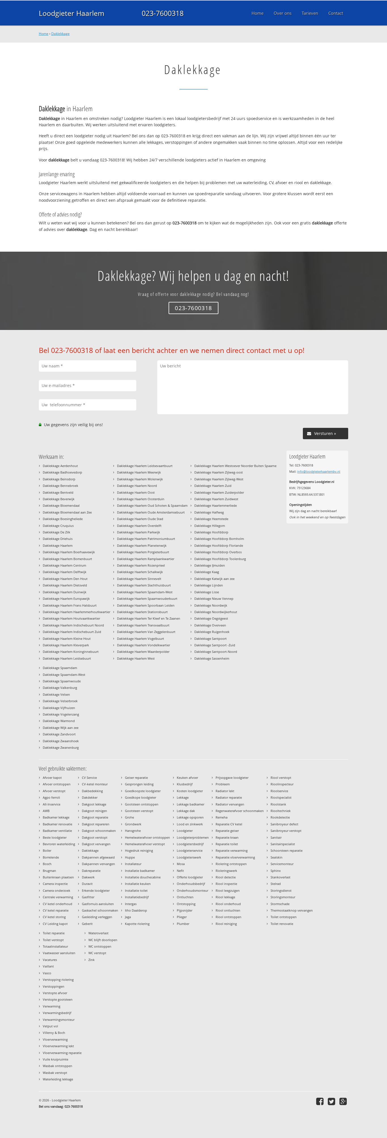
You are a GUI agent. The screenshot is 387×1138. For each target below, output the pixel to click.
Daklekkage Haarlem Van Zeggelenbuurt (146, 632)
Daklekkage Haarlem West (136, 658)
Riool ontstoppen (228, 917)
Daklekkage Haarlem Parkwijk (138, 532)
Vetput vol (50, 1026)
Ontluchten (185, 897)
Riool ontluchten (228, 910)
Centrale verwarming (58, 897)
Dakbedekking (92, 791)
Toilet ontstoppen (284, 917)
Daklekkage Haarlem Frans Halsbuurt (70, 605)
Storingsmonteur (283, 897)
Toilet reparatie (54, 933)
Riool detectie (226, 877)
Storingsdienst (281, 890)
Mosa (181, 864)
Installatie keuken (138, 884)
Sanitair (276, 837)
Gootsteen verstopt (139, 811)
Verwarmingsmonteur (59, 1019)
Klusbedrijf (185, 784)
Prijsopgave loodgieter (232, 777)
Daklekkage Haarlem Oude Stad (140, 519)
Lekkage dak (186, 811)
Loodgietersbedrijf (190, 844)
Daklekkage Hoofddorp (211, 532)
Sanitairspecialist (283, 844)
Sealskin (276, 857)
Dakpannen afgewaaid (98, 857)
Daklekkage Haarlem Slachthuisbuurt (144, 585)
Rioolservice (279, 791)
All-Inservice (51, 804)
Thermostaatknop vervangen (292, 910)
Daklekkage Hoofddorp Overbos (218, 552)
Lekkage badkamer (190, 804)
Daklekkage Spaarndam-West (64, 674)
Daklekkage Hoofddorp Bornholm (219, 539)
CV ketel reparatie (56, 910)
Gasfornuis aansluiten (98, 904)
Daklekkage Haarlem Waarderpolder (143, 651)
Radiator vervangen (230, 804)
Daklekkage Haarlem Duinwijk (64, 592)
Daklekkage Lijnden (208, 585)
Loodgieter (185, 830)
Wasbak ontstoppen (57, 1066)
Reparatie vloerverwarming (235, 857)
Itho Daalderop (136, 910)
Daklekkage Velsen (56, 694)
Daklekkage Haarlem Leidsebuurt (67, 658)
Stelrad (276, 884)
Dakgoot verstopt (94, 837)
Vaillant (48, 966)
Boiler (47, 850)
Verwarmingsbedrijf (57, 1013)
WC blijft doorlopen (102, 940)
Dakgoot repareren (95, 824)
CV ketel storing (54, 917)
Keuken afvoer (187, 777)
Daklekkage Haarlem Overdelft (139, 525)
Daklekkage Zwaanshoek (61, 741)
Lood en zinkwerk (190, 824)
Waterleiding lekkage (58, 1079)
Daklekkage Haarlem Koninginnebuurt (71, 651)
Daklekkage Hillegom (209, 525)
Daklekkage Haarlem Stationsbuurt (142, 612)
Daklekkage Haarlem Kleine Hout (67, 638)
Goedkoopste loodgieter (143, 791)
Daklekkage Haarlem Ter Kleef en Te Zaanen (148, 618)
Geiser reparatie (136, 777)
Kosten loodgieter (190, 791)
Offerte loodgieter (190, 877)
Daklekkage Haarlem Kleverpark (66, 645)
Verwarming (51, 1006)
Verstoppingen (53, 986)
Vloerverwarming (55, 1039)
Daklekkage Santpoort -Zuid (214, 645)
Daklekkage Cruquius (58, 525)
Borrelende (51, 857)
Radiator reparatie (229, 797)
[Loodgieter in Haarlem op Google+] (343, 1101)
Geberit (87, 924)
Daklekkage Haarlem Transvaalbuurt (143, 625)
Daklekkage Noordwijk (210, 605)
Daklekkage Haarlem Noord (137, 485)
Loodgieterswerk (189, 857)
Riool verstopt (281, 777)
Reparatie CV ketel (229, 824)
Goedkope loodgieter (140, 797)
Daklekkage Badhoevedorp (62, 472)
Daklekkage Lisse (206, 592)
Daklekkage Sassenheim (211, 658)
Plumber (183, 924)
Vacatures (50, 960)
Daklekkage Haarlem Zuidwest (216, 499)
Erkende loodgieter (96, 890)
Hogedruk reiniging (139, 850)
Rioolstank (278, 804)
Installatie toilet (136, 890)
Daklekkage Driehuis (58, 539)
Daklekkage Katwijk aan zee (214, 579)
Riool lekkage (225, 897)
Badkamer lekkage (56, 817)
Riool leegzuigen (228, 890)
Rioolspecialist (281, 797)
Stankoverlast (280, 877)
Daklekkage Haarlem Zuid (212, 485)
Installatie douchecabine (143, 877)
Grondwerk (133, 824)
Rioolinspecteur (282, 784)
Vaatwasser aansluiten (59, 953)
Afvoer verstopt (54, 791)
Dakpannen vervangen (98, 864)
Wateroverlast (98, 933)
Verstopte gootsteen (58, 999)
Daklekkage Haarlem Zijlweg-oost (218, 472)
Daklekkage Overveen (210, 625)
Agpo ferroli (51, 797)
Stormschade (280, 904)
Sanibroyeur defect (284, 824)
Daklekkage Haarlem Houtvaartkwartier (71, 618)
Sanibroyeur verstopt (286, 830)
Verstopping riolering (58, 979)
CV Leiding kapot (55, 924)
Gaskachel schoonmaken (100, 910)
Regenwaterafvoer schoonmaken (240, 811)
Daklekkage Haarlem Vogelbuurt (140, 638)
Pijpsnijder (184, 910)
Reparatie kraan (227, 837)
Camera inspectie (55, 884)
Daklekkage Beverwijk (59, 499)
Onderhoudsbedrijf (191, 884)
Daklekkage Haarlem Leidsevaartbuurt (145, 466)
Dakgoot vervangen (96, 844)
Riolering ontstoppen (231, 864)
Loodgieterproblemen (193, 837)
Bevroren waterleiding (59, 844)
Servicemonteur (282, 864)
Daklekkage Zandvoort (59, 734)
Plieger (182, 917)
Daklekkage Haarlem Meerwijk (139, 472)
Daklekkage (60, 33)
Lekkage (183, 797)
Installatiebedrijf (137, 897)
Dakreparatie (91, 870)
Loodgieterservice (190, 850)
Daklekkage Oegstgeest (211, 618)
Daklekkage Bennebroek (60, 485)
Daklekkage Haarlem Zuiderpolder (219, 492)
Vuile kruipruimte (55, 1059)
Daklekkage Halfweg (209, 512)
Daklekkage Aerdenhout (60, 466)
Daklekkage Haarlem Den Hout (65, 579)
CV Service (89, 777)
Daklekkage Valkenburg (60, 687)
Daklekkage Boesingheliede (63, 519)
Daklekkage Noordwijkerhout (215, 612)
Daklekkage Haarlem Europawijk (66, 598)
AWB (46, 811)
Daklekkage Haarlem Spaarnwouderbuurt (147, 598)
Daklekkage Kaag (206, 572)
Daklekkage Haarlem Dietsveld (65, 585)
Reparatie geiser (227, 830)
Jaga (128, 917)
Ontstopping (186, 904)
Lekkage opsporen (190, 817)
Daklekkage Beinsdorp (59, 479)
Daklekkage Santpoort (210, 638)
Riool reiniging (226, 924)
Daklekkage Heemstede (211, 519)
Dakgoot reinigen (94, 811)
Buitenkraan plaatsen (58, 877)
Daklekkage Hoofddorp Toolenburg (220, 559)
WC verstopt (97, 953)
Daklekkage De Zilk (56, 532)
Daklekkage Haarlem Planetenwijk (142, 545)
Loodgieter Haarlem (71, 13)
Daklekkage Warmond (59, 721)
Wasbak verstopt (55, 1072)
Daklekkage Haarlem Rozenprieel (141, 565)
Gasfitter (88, 897)
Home (43, 33)
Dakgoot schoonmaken (99, 830)
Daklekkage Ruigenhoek (211, 632)
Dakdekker (89, 797)
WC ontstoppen (99, 946)
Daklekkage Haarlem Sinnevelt (139, 579)
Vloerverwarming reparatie (62, 1053)
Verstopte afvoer (55, 993)
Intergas (131, 904)
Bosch (47, 864)
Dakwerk (88, 877)
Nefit (180, 870)
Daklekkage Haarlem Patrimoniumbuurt (146, 539)
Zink (91, 960)
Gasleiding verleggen (97, 917)
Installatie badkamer (140, 870)
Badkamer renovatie (57, 824)
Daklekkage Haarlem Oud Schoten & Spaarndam (152, 505)
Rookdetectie (280, 817)
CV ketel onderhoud (57, 904)
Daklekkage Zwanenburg (61, 747)
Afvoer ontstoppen (57, 784)
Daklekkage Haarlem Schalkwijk (140, 572)
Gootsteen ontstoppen (141, 804)
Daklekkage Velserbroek (60, 701)
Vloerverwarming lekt (58, 1046)
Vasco (47, 973)
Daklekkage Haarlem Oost (136, 492)
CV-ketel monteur (95, 784)
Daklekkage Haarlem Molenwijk (140, 479)
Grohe (129, 817)
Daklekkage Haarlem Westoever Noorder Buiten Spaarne (235, 466)
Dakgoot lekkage (94, 804)
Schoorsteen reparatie (287, 850)
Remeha (221, 817)
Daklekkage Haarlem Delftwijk (64, 572)
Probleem (223, 784)
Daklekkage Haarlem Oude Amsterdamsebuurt (151, 512)
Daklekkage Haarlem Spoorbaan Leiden (146, 605)
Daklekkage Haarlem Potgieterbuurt (143, 552)
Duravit (87, 884)
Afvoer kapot (52, 777)
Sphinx (276, 870)
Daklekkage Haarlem (58, 545)
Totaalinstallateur (55, 946)
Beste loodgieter (55, 837)
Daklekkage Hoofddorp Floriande (218, 545)
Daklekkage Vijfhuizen (59, 708)
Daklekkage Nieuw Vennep (213, 598)
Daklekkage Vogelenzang (61, 714)
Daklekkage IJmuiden (209, 565)
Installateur (133, 864)
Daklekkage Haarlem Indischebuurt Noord (73, 625)
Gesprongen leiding (139, 784)
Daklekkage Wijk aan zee (60, 727)
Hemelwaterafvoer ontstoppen (147, 837)
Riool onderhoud (228, 904)
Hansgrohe (133, 830)
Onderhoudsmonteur (192, 890)
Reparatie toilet (227, 844)
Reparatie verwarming (232, 850)
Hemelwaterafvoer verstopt (145, 844)
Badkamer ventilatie (57, 830)
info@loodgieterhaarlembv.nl (318, 471)
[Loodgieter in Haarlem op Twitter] (332, 1101)
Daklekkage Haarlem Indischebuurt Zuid (72, 632)
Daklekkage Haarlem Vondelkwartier (143, 645)
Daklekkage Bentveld (58, 492)
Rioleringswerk (226, 870)
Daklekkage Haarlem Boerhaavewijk (69, 552)
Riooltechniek (281, 811)
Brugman (49, 870)
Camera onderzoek (56, 890)
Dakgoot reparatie (95, 817)
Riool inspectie (226, 884)
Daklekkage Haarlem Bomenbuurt (67, 559)
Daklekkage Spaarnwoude (62, 681)
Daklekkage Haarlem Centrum (64, 565)
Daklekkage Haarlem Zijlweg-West (218, 479)
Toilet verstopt (53, 940)
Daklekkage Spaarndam (60, 668)
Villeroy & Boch (54, 1032)
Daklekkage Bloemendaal (61, 505)
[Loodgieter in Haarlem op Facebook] (320, 1101)
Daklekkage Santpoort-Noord (215, 651)
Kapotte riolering (137, 924)
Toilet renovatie (282, 924)
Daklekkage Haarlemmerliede (215, 505)
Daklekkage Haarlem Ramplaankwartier (145, 559)
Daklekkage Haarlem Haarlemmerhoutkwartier (76, 612)
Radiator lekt (225, 791)
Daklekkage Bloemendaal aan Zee (67, 512)
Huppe (130, 857)
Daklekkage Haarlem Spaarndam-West (145, 592)
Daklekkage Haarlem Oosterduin (140, 499)
